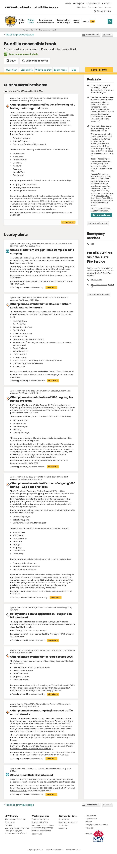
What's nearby (43, 69)
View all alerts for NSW (98, 294)
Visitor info (27, 69)
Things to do (28, 30)
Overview (11, 69)
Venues (108, 7)
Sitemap (89, 828)
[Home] (11, 21)
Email (108, 34)
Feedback (62, 828)
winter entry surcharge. (104, 153)
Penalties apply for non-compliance (27, 630)
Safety (68, 3)
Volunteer (81, 7)
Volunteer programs (40, 819)
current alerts (30, 54)
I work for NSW (72, 849)
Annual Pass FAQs (100, 209)
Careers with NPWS (40, 822)
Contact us (63, 825)
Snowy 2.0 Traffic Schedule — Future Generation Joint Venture (41, 747)
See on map (67, 222)
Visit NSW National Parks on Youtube (19, 849)
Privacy (88, 822)
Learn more (60, 69)
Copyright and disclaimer (96, 825)
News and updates (66, 822)
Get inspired (78, 3)
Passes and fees (95, 7)
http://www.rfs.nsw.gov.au (102, 284)
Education (106, 3)
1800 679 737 (96, 280)
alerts (99, 69)
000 (92, 244)
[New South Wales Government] (98, 836)
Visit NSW (9, 825)
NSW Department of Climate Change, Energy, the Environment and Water (17, 830)
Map (74, 69)
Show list (51, 287)
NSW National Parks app (15, 819)
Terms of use (91, 818)
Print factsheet (92, 34)
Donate (88, 833)
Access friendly (93, 3)
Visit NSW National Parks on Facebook (7, 849)
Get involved (37, 834)
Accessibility (90, 815)
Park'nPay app (102, 195)
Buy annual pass (101, 215)
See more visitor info (97, 223)
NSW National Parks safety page (44, 374)
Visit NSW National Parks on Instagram (13, 849)
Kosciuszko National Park (99, 89)
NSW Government (53, 849)
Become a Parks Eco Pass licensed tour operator (43, 826)
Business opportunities (41, 831)
